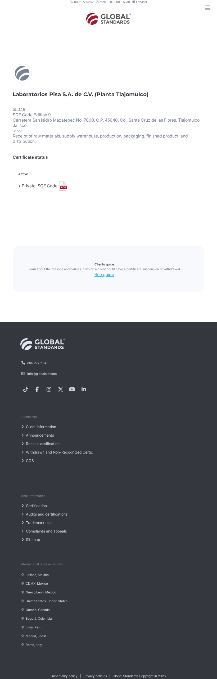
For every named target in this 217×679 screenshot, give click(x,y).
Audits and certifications (46, 514)
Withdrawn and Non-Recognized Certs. (59, 452)
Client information (40, 426)
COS (29, 460)
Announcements (39, 435)
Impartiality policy (64, 676)
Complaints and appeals (46, 531)
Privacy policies (95, 676)
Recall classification (42, 443)
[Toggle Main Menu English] (207, 8)
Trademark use (38, 522)
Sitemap (32, 539)
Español (141, 2)
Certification (36, 505)
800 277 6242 (83, 2)
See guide (104, 274)
